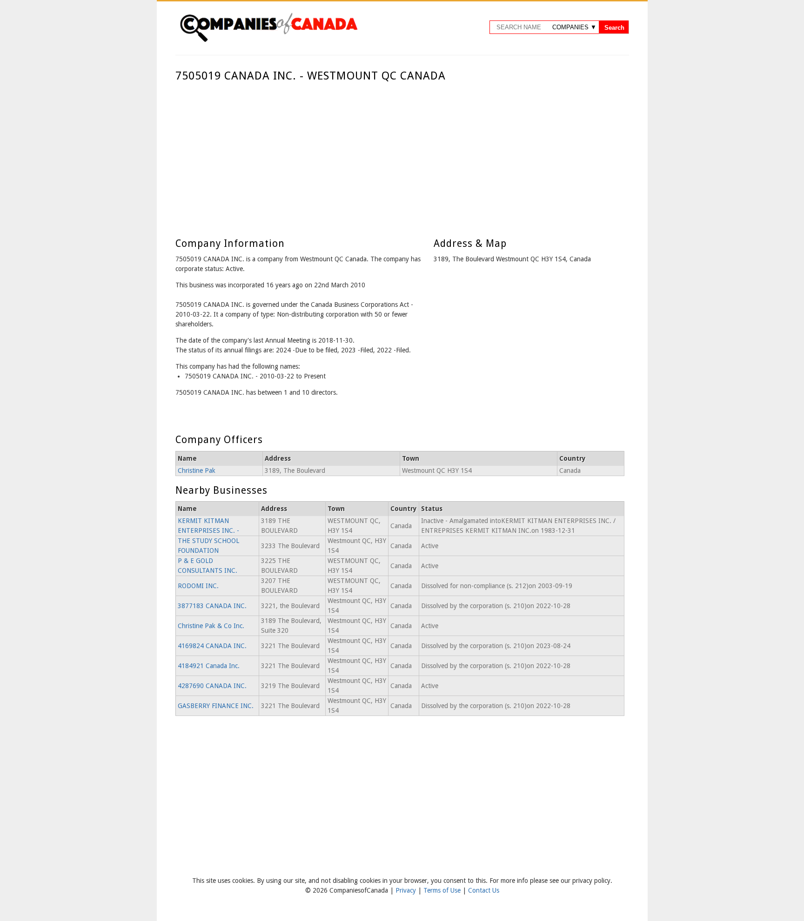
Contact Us (483, 890)
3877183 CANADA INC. (212, 606)
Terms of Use (442, 890)
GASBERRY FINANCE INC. (216, 705)
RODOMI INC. (198, 586)
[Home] (268, 40)
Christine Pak (196, 470)
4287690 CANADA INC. (212, 685)
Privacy (406, 890)
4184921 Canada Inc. (209, 665)
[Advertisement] (399, 152)
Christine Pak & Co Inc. (211, 625)
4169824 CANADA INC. (212, 645)
